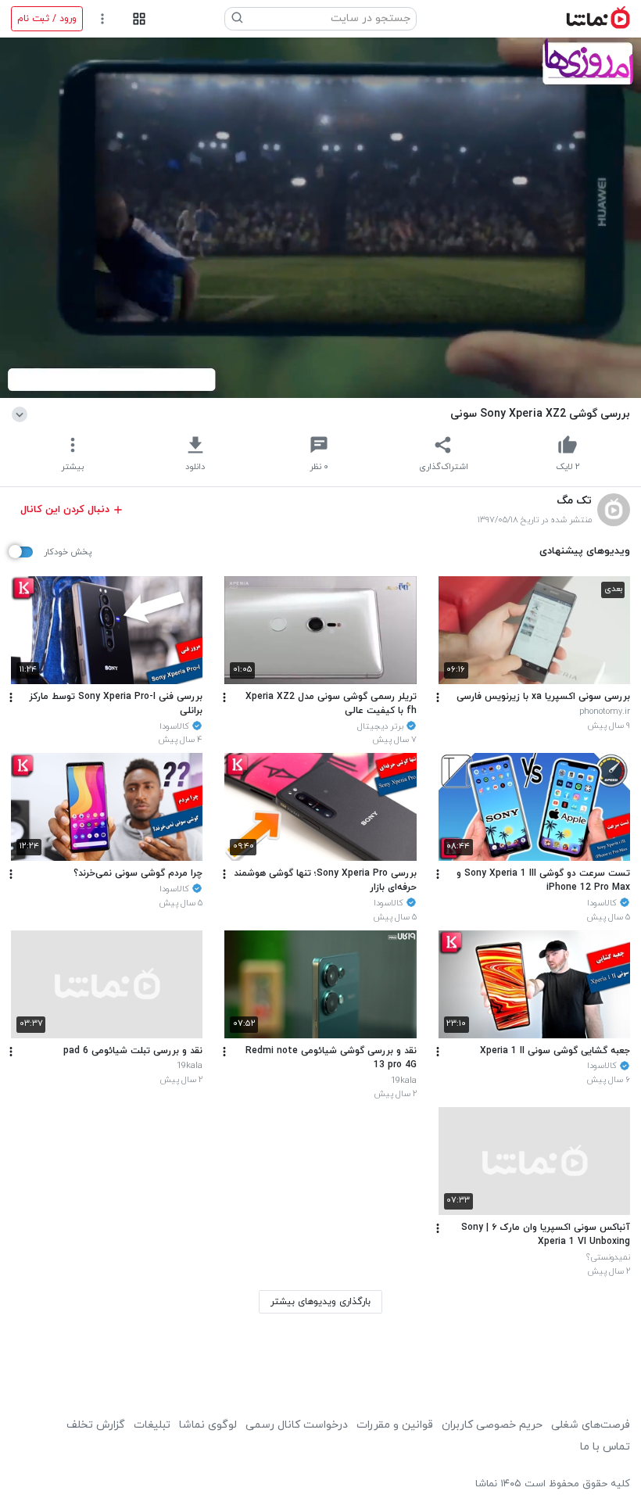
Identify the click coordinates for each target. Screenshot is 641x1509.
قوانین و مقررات (394, 1425)
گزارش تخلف (95, 1425)
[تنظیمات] (103, 19)
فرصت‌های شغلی (590, 1425)
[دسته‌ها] (139, 19)
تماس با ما (605, 1446)
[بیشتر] (438, 697)
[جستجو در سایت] (237, 18)
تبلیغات (152, 1425)
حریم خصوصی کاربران (492, 1425)
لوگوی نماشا (208, 1425)
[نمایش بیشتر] (22, 413)
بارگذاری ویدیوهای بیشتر (320, 1302)
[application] (320, 218)
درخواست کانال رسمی (296, 1425)
